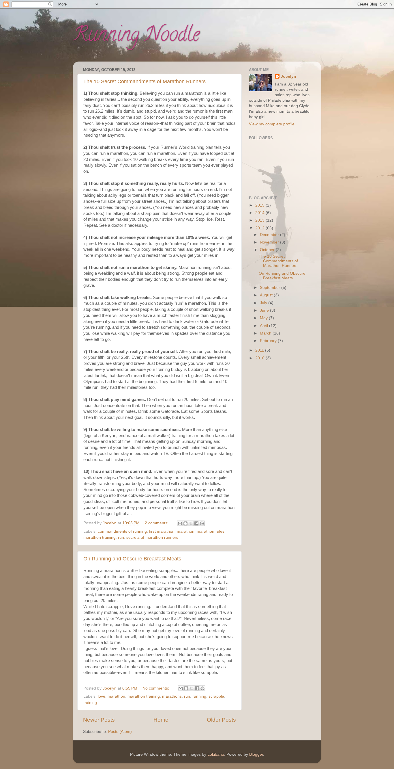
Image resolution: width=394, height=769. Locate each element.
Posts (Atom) (120, 731)
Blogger (256, 754)
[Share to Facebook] (196, 523)
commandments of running (122, 531)
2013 (260, 220)
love (101, 696)
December (270, 235)
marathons (172, 696)
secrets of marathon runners (152, 537)
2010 (260, 358)
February (269, 341)
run (121, 537)
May (264, 318)
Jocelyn (288, 76)
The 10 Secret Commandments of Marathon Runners (144, 81)
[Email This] (180, 523)
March (266, 333)
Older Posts (221, 720)
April (264, 326)
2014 (260, 213)
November (270, 242)
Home (160, 720)
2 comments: (157, 523)
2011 (260, 350)
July (264, 303)
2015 (260, 205)
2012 (260, 228)
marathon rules (210, 531)
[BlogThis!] (185, 523)
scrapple (216, 696)
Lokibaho (215, 754)
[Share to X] (191, 523)
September (270, 287)
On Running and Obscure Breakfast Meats (132, 559)
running (199, 696)
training (90, 703)
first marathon (162, 531)
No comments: (156, 688)
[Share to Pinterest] (202, 523)
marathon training (99, 537)
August (267, 295)
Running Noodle (136, 36)
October (268, 250)
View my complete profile (271, 124)
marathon (185, 531)
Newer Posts (99, 720)
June (265, 310)
